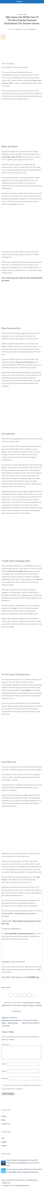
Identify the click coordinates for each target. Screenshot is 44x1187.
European (24, 1005)
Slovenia (39, 579)
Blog (3, 1120)
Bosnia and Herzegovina (25, 362)
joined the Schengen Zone (18, 571)
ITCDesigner (32, 29)
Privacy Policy (20, 1180)
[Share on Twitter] (20, 995)
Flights (4, 1142)
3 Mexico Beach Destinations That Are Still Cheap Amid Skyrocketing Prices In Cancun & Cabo (23, 1162)
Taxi (3, 1138)
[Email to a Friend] (24, 995)
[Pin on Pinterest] (29, 995)
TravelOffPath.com (32, 977)
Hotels (4, 1146)
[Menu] (3, 7)
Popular (32, 1005)
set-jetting (26, 690)
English (19, 1)
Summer (39, 1005)
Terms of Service (8, 1180)
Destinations (6, 1005)
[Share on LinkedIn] (33, 995)
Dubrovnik (16, 1005)
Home (4, 1116)
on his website (7, 913)
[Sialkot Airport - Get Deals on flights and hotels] (22, 7)
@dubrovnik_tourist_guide (24, 913)
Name (4, 1064)
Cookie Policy (32, 1180)
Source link (6, 987)
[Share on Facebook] (15, 995)
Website (5, 1078)
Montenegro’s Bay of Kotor (12, 157)
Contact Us (6, 1124)
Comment (6, 1044)
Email (4, 1071)
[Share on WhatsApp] (10, 995)
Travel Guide (22, 14)
